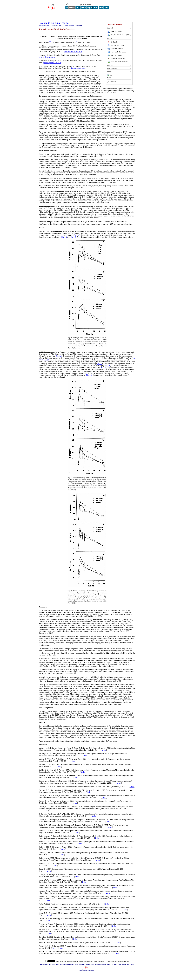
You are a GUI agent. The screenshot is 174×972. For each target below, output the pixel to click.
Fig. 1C (73, 237)
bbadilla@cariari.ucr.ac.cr (73, 52)
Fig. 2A (59, 356)
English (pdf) (115, 42)
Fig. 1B (64, 237)
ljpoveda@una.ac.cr (78, 68)
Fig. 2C (99, 364)
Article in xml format (117, 45)
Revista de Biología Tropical (54, 23)
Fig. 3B (128, 371)
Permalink (113, 82)
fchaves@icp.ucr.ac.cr (47, 57)
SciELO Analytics (116, 31)
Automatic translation (118, 58)
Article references (117, 49)
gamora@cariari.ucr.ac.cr (52, 63)
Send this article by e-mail (119, 62)
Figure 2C (45, 360)
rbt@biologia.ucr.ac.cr (87, 970)
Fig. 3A (103, 367)
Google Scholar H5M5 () (121, 35)
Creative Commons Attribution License (117, 961)
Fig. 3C (89, 375)
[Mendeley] (108, 75)
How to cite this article (118, 52)
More (111, 75)
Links (104, 750)
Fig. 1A (76, 235)
